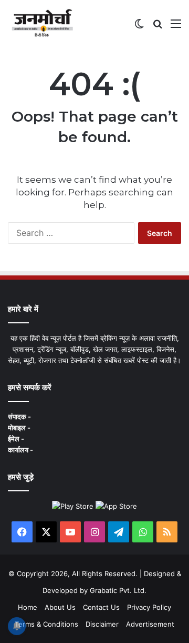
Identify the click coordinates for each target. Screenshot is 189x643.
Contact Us (101, 607)
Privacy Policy (149, 607)
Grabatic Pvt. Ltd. (118, 590)
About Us (60, 607)
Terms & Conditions (46, 624)
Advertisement (150, 624)
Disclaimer (102, 624)
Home (27, 607)
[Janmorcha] (42, 23)
